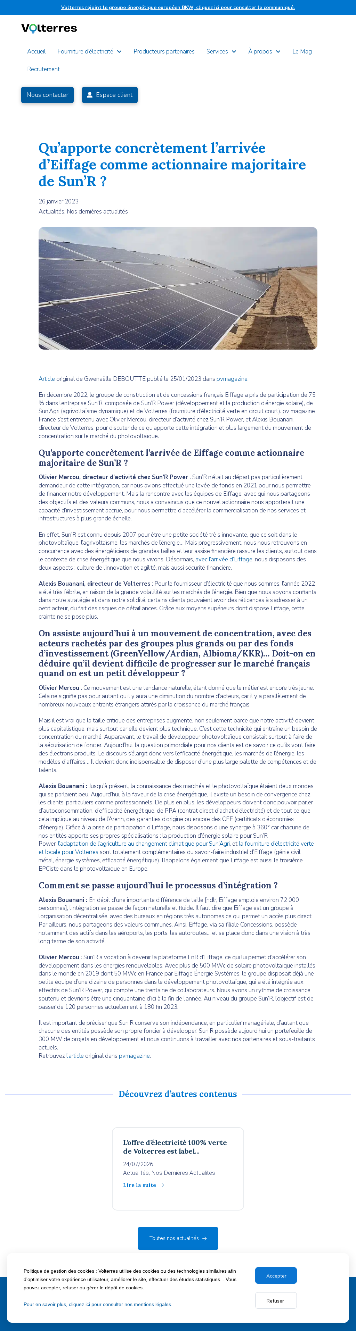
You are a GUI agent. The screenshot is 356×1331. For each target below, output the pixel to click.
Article (47, 379)
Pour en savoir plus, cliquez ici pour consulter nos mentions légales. (98, 1304)
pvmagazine (232, 379)
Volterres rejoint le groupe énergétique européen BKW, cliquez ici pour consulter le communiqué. (178, 7)
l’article (75, 1056)
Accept (275, 1276)
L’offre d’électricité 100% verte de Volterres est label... (175, 1146)
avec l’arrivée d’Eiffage (223, 559)
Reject (276, 1301)
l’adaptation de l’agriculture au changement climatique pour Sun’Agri (144, 844)
